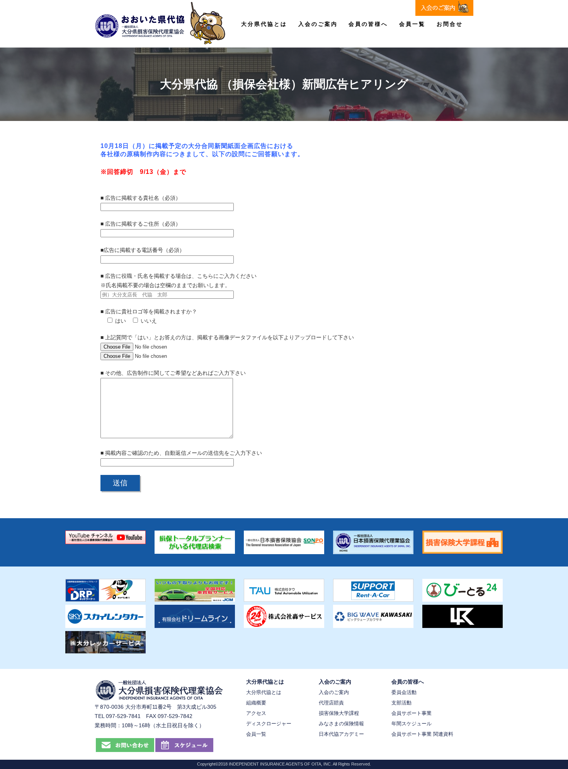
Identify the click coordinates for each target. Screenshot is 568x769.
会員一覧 (412, 24)
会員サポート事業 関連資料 (422, 734)
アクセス (256, 713)
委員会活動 (404, 692)
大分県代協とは (264, 24)
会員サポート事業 (411, 713)
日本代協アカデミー (341, 734)
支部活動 (401, 703)
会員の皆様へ (368, 24)
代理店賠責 (331, 703)
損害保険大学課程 (339, 713)
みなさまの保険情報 (341, 723)
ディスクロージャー (268, 723)
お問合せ (450, 24)
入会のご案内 (318, 24)
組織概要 (256, 703)
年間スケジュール (411, 723)
